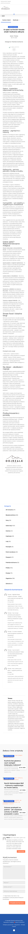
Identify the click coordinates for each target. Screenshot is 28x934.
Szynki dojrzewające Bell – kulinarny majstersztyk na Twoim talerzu (14, 785)
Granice (8, 531)
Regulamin (17, 924)
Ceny (7, 520)
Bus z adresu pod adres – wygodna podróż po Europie (15, 670)
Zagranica (9, 578)
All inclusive (9, 509)
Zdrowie (8, 583)
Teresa (16, 36)
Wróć (3, 16)
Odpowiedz (21, 851)
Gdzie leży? (9, 525)
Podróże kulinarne (17, 41)
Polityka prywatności (8, 924)
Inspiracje (8, 536)
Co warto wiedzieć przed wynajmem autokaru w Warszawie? (15, 633)
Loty (7, 541)
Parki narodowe (10, 552)
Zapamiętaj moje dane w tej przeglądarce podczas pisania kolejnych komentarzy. (13, 897)
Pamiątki (8, 546)
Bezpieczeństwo (11, 515)
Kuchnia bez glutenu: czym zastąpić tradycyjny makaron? (12, 763)
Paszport (8, 557)
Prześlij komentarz (17, 903)
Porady (8, 573)
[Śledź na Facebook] (26, 1)
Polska (8, 567)
